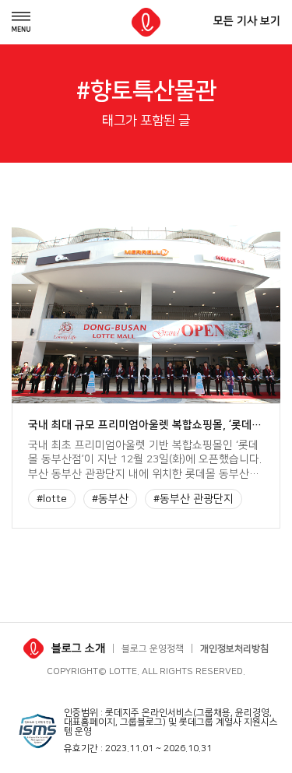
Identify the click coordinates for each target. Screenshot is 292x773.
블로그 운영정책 (152, 649)
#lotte (52, 499)
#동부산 (110, 499)
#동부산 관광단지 (193, 499)
